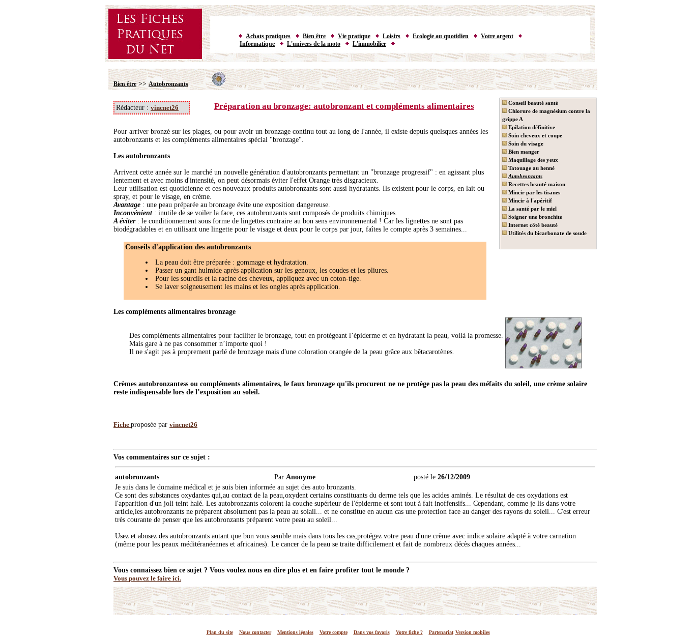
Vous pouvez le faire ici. (147, 578)
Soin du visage (525, 143)
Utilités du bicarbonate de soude (547, 233)
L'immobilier (369, 43)
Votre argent (497, 36)
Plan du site (220, 632)
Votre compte (333, 632)
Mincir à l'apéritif (529, 200)
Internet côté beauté (532, 225)
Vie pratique (354, 36)
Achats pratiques (268, 36)
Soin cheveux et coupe (534, 135)
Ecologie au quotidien (441, 36)
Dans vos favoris (372, 632)
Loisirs (391, 36)
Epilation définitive (531, 127)
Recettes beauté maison (536, 184)
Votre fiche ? (409, 632)
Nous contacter (255, 632)
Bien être (314, 36)
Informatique (257, 43)
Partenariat (441, 632)
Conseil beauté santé (532, 103)
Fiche (122, 424)
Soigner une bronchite (534, 217)
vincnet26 (165, 107)
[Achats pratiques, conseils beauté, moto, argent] (350, 60)
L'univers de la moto (313, 43)
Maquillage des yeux (532, 160)
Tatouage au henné (531, 168)
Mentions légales (295, 632)
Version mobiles (472, 632)
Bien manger (523, 152)
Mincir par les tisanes (533, 192)
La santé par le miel (532, 209)
